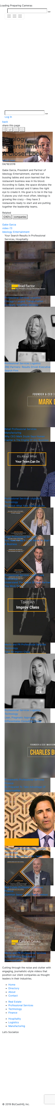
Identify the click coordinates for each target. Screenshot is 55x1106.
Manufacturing (13, 432)
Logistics (35, 297)
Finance (9, 783)
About (11, 991)
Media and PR (12, 644)
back (5, 121)
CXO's (7, 216)
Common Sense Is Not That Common (26, 894)
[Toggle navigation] (14, 16)
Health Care (37, 575)
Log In (8, 116)
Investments (11, 779)
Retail (8, 429)
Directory (13, 988)
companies (20, 216)
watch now (8, 160)
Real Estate (11, 887)
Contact (13, 995)
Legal (8, 536)
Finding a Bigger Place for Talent (23, 856)
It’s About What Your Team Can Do (25, 505)
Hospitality (14, 1018)
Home (11, 984)
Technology (11, 502)
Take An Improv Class (17, 651)
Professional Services (17, 297)
